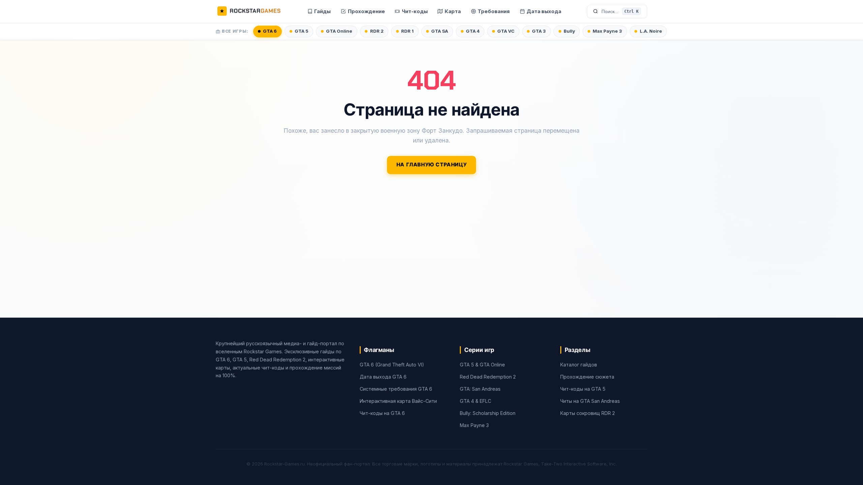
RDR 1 (407, 31)
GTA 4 (473, 31)
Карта (453, 11)
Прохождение (366, 11)
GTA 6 (270, 31)
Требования (494, 11)
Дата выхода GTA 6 (383, 377)
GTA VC (505, 31)
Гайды (322, 11)
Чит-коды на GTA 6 (382, 413)
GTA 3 (539, 31)
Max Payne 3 (607, 31)
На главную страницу (431, 164)
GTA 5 (301, 31)
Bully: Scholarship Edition (487, 413)
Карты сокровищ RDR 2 (587, 413)
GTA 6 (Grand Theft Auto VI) (392, 364)
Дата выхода (544, 11)
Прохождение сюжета (587, 377)
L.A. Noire (651, 31)
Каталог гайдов (578, 364)
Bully (569, 31)
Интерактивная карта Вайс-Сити (398, 401)
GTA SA (439, 31)
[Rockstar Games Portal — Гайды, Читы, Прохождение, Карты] (249, 11)
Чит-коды (415, 11)
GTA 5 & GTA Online (482, 364)
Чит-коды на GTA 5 (582, 389)
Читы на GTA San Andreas (590, 401)
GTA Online (339, 31)
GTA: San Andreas (480, 389)
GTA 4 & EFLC (475, 401)
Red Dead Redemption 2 (488, 377)
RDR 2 (377, 31)
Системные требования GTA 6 (396, 389)
